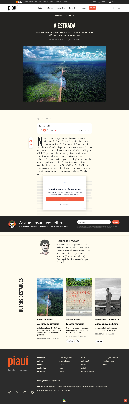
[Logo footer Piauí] (21, 361)
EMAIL (113, 2)
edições (40, 8)
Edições (40, 361)
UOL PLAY (58, 2)
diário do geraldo (65, 357)
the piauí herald (108, 361)
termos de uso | (101, 387)
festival (72, 8)
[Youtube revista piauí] (25, 392)
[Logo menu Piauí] (13, 7)
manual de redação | (74, 387)
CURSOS (51, 2)
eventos (62, 371)
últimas (50, 8)
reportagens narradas (110, 357)
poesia (83, 364)
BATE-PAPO (104, 2)
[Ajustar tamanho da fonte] (31, 141)
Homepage (41, 357)
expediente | (53, 387)
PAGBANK (45, 2)
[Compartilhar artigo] (31, 145)
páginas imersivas (87, 371)
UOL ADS (65, 2)
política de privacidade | (45, 390)
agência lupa (56, 381)
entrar (84, 8)
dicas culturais (64, 361)
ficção (83, 357)
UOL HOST (38, 2)
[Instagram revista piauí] (32, 392)
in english (12, 370)
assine (115, 222)
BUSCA (95, 2)
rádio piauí (85, 361)
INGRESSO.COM (29, 2)
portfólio (84, 368)
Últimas (40, 364)
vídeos (104, 364)
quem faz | (62, 387)
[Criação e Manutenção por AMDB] (64, 400)
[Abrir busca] (114, 8)
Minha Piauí (41, 368)
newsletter (61, 8)
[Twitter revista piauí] (17, 392)
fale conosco (66, 390)
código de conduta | (89, 387)
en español (24, 370)
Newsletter (41, 371)
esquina (62, 368)
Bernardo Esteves (68, 241)
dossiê (61, 364)
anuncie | (58, 390)
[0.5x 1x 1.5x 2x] (86, 130)
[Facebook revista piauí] (9, 392)
